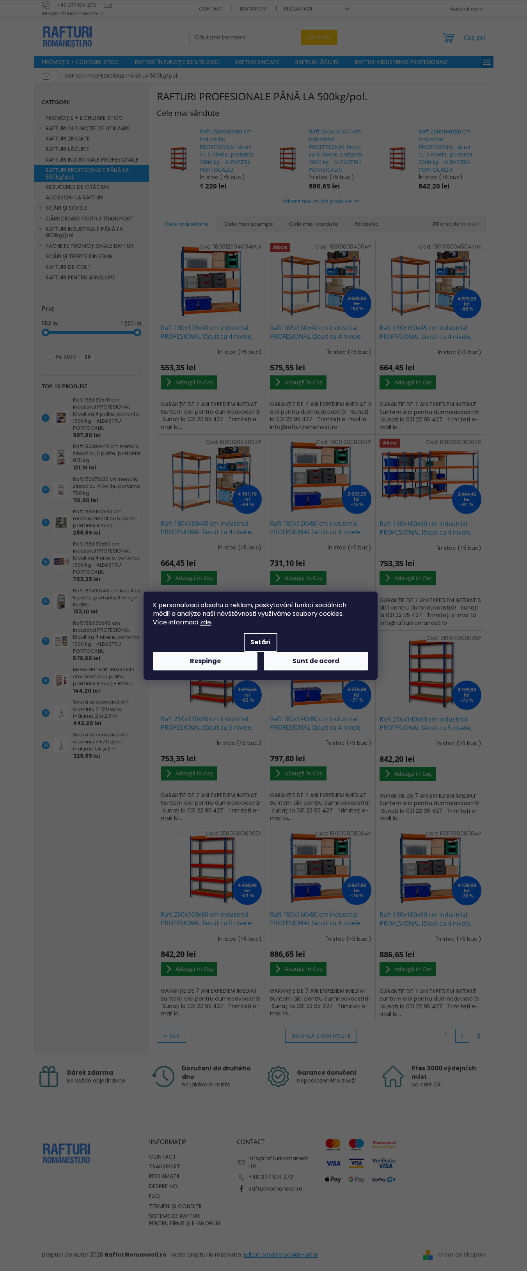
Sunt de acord (316, 660)
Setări (260, 642)
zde (205, 622)
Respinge (205, 660)
